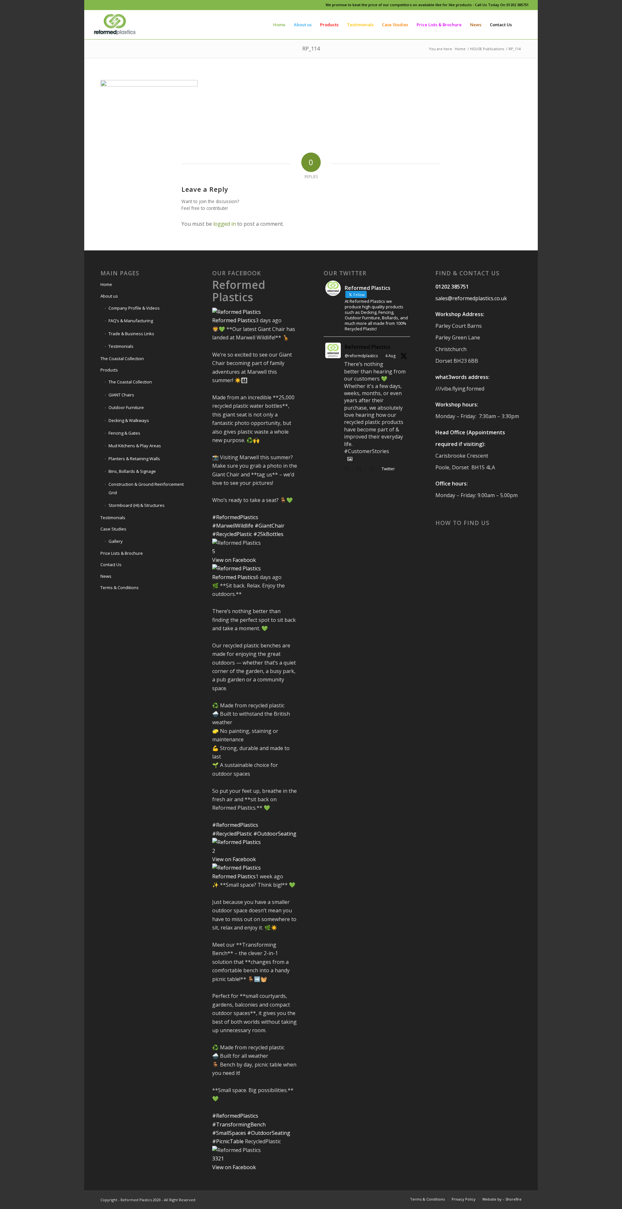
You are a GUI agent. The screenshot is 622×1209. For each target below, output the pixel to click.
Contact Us (110, 564)
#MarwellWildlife (232, 525)
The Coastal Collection (122, 358)
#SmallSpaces (229, 1132)
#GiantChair (269, 525)
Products (109, 370)
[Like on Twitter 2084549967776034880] (373, 469)
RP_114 (311, 48)
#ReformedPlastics (235, 517)
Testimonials (121, 346)
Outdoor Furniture (126, 407)
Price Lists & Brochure (121, 553)
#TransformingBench (239, 1124)
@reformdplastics (361, 356)
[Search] (522, 24)
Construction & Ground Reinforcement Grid (146, 488)
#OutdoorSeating (274, 833)
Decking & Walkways (129, 420)
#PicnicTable (228, 1141)
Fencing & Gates (124, 433)
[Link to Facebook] (95, 5)
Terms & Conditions (119, 587)
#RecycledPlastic (232, 534)
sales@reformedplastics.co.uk (471, 298)
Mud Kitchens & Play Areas (135, 446)
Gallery (116, 541)
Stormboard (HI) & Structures (137, 505)
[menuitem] (279, 24)
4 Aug (390, 356)
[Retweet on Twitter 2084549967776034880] (360, 469)
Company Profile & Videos (134, 308)
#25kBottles (268, 534)
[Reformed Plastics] (114, 24)
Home (106, 284)
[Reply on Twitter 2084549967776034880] (348, 469)
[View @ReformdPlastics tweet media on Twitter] (350, 459)
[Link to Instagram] (104, 5)
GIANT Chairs (121, 395)
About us (109, 296)
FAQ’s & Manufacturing (131, 321)
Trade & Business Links (131, 333)
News (105, 576)
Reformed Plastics (238, 290)
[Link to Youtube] (124, 5)
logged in (224, 223)
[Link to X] (114, 5)
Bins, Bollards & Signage (132, 471)
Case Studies (113, 529)
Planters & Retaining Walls (134, 459)
